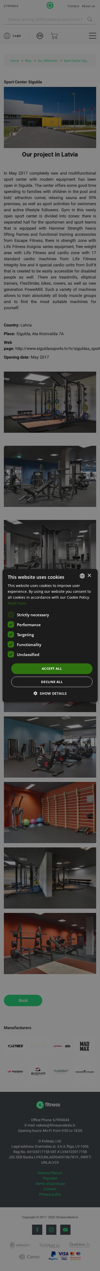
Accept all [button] (52, 668)
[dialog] (50, 635)
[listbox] (82, 575)
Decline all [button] (52, 681)
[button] (50, 693)
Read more (17, 603)
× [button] (89, 576)
